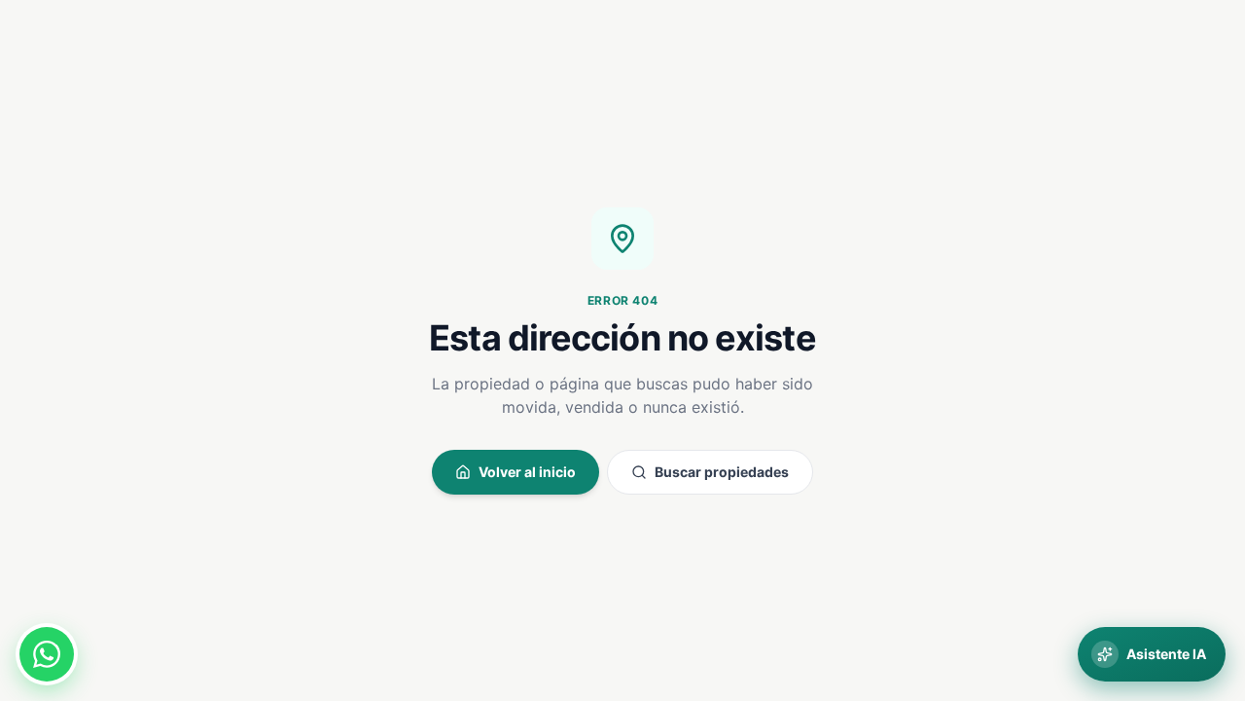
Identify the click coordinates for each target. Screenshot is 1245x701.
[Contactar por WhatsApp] (46, 654)
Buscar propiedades (722, 471)
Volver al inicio (527, 471)
